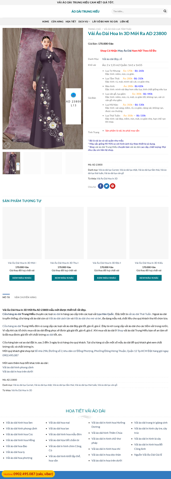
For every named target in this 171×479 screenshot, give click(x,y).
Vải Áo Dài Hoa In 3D (107, 178)
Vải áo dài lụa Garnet (109, 170)
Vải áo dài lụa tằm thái (117, 29)
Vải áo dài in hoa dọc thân (106, 454)
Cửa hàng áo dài (12, 313)
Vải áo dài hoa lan (59, 428)
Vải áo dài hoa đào (16, 446)
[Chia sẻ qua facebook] (100, 186)
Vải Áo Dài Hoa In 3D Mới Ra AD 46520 (29, 262)
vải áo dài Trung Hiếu (106, 146)
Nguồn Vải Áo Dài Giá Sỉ (148, 454)
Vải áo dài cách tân (60, 318)
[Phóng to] (7, 145)
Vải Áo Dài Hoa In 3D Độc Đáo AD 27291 (114, 262)
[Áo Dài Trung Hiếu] (85, 11)
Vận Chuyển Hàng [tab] (25, 297)
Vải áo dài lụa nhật (128, 170)
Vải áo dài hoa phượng (19, 457)
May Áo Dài (124, 50)
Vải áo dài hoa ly (15, 451)
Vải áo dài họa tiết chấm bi (64, 440)
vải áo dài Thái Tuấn (139, 313)
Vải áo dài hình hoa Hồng (20, 440)
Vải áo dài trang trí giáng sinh (150, 422)
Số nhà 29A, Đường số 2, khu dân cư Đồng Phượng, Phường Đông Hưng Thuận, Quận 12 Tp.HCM (91, 350)
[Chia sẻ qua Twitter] (106, 186)
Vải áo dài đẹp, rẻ (112, 58)
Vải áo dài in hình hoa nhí (106, 448)
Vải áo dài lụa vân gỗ (114, 173)
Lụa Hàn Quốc (105, 313)
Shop (120, 330)
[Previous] (8, 88)
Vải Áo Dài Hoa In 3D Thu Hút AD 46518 (71, 262)
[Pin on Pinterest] (112, 186)
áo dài (56, 313)
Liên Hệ (124, 21)
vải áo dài (135, 146)
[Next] (77, 88)
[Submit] (165, 11)
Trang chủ (94, 29)
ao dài (49, 334)
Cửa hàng (57, 21)
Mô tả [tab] (6, 297)
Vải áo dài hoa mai (59, 422)
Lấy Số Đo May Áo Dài (105, 21)
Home (45, 21)
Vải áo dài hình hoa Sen (19, 422)
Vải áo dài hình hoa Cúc (19, 434)
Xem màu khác (22, 277)
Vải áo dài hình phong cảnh (18, 367)
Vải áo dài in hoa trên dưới (18, 371)
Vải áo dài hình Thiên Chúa (107, 432)
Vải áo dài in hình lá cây (147, 438)
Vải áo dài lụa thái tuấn (86, 385)
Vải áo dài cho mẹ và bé (87, 318)
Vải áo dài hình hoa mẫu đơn (65, 434)
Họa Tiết (71, 21)
